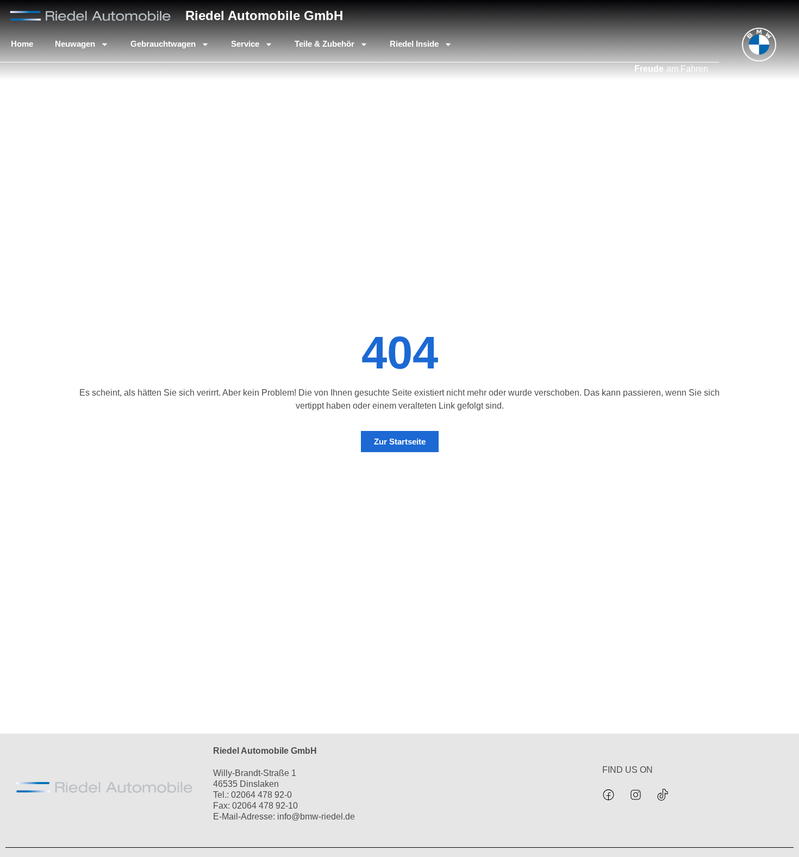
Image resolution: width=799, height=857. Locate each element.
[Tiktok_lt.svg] (663, 794)
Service (245, 43)
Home (22, 43)
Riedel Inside (414, 43)
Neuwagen (75, 43)
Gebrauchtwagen (163, 43)
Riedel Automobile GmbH (264, 15)
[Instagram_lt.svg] (636, 794)
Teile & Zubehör (324, 43)
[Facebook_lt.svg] (608, 794)
